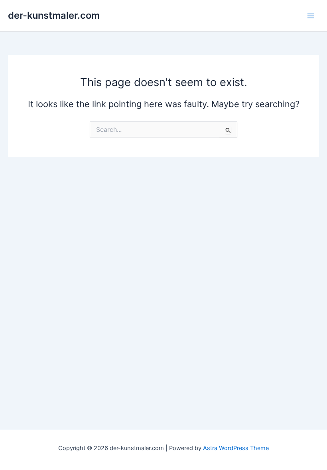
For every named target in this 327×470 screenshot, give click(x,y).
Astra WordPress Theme (236, 448)
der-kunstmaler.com (54, 15)
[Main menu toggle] (310, 16)
